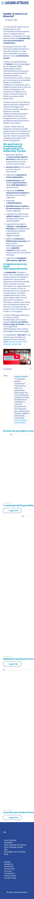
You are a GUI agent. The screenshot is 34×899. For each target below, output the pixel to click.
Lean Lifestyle (10, 840)
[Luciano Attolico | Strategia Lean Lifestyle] (15, 2)
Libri (6, 849)
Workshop (8, 866)
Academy (8, 864)
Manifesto (8, 842)
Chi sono (8, 871)
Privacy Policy (10, 875)
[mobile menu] (31, 2)
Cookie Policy (10, 878)
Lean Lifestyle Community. (20, 421)
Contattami (9, 873)
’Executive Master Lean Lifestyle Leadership (15, 342)
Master (7, 862)
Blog (6, 854)
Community (9, 868)
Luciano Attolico (21, 376)
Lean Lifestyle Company (15, 845)
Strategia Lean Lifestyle (14, 851)
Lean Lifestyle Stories (13, 847)
